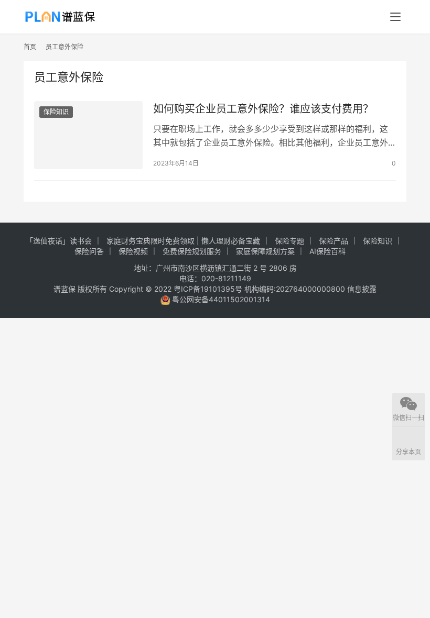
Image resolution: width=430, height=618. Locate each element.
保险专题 (289, 240)
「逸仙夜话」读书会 (59, 240)
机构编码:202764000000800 (295, 288)
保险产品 (333, 240)
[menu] (395, 16)
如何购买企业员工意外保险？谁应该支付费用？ (263, 109)
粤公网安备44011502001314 (220, 299)
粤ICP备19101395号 (208, 288)
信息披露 (362, 288)
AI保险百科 (327, 251)
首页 (30, 47)
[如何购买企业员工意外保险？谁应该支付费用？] (88, 135)
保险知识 (56, 112)
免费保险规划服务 (192, 251)
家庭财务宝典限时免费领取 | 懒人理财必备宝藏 (183, 240)
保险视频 (133, 251)
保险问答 (89, 251)
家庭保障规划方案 (265, 251)
